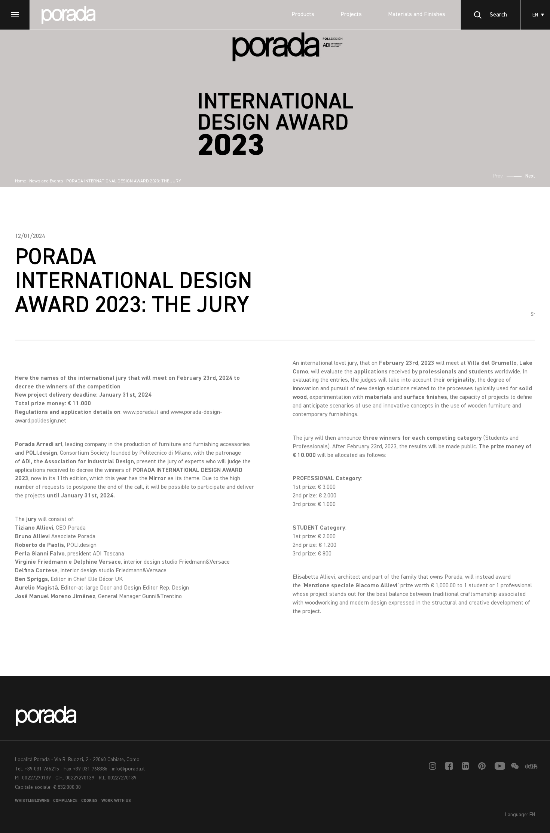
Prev (498, 176)
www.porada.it (141, 412)
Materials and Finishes (416, 15)
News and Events (46, 181)
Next (530, 176)
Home (20, 181)
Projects (351, 15)
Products (302, 15)
